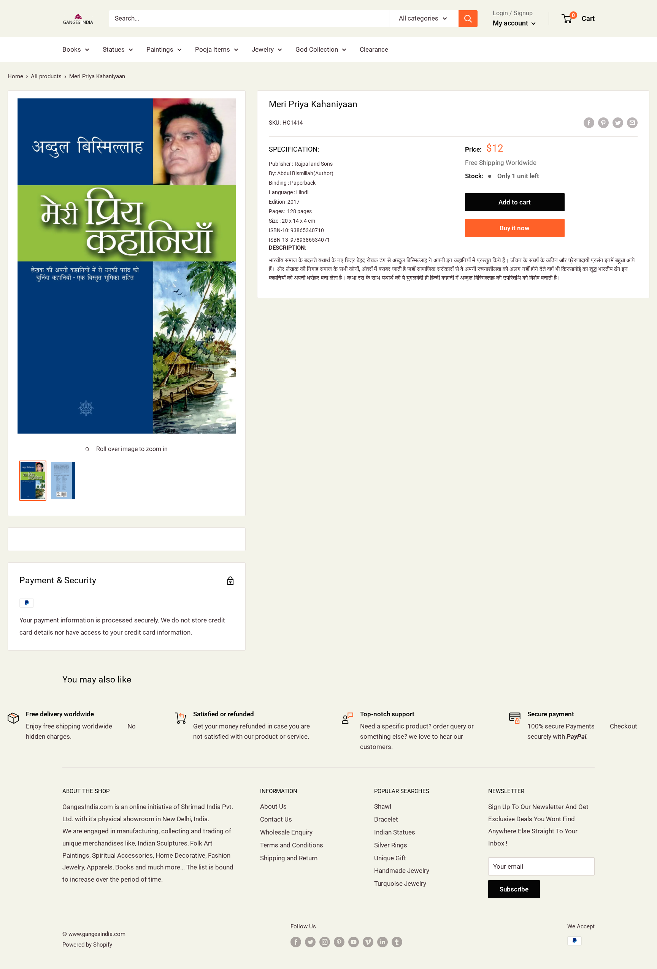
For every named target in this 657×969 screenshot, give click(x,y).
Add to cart (514, 202)
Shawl (382, 806)
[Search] (468, 18)
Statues (114, 49)
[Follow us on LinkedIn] (382, 941)
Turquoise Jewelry (400, 883)
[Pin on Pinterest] (603, 122)
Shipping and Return (288, 858)
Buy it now (515, 228)
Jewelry (263, 49)
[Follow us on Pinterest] (339, 941)
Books (71, 49)
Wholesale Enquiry (286, 832)
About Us (273, 806)
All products (46, 76)
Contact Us (276, 819)
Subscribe (514, 889)
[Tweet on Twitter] (618, 122)
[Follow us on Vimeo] (368, 941)
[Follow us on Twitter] (310, 941)
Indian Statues (394, 832)
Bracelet (386, 819)
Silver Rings (390, 845)
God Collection (316, 49)
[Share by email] (632, 122)
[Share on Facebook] (589, 122)
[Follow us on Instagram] (324, 941)
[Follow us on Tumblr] (397, 941)
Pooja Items (212, 49)
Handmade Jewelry (401, 870)
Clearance (374, 49)
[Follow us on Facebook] (295, 941)
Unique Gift (390, 858)
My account (511, 23)
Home (15, 76)
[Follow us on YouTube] (353, 941)
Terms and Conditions (291, 845)
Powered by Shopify (87, 944)
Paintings (159, 49)
